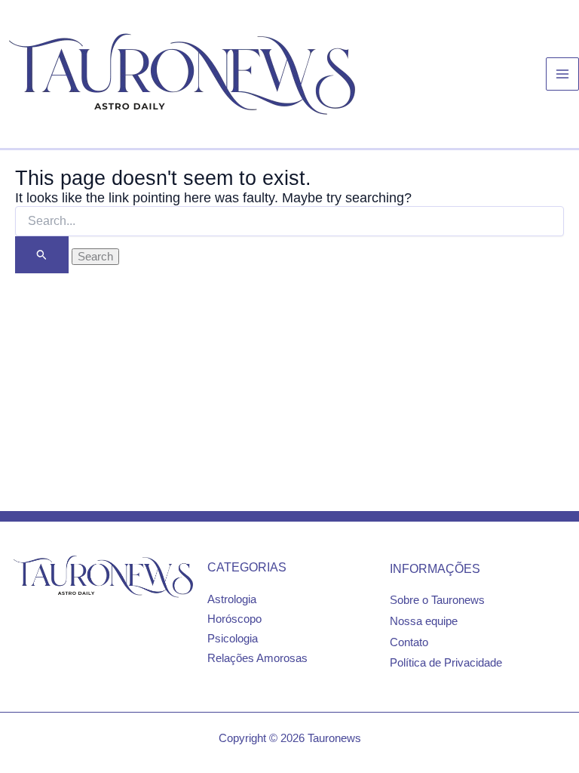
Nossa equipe (424, 621)
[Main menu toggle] (562, 74)
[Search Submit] (42, 254)
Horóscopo (234, 619)
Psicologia (232, 639)
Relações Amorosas (257, 658)
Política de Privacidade (446, 663)
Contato (409, 642)
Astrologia (231, 599)
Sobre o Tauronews (437, 600)
